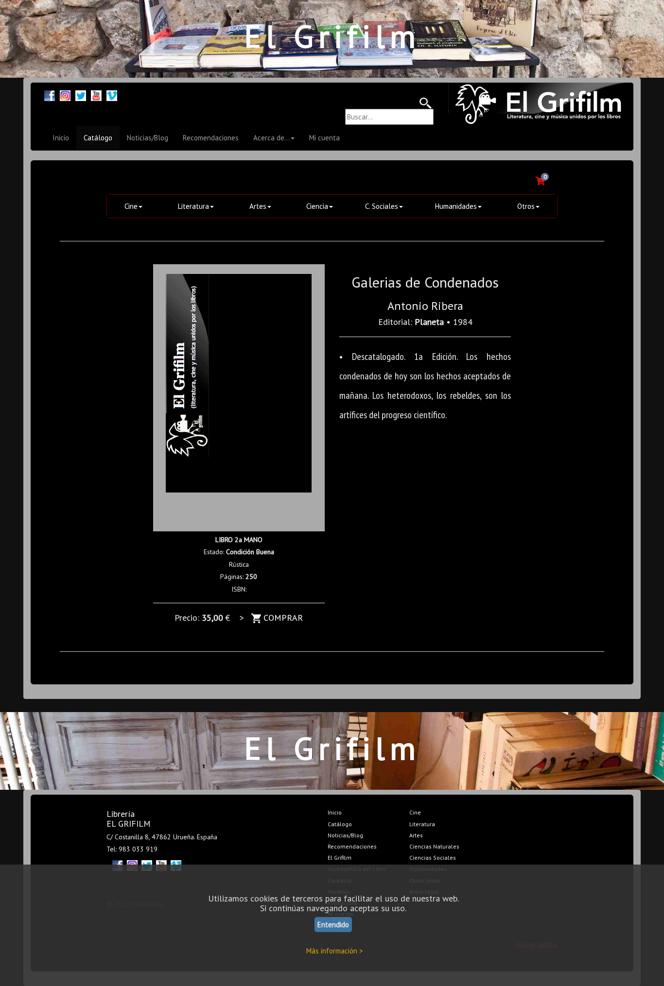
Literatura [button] (193, 206)
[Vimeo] (111, 94)
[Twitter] (80, 94)
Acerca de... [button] (271, 137)
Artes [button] (257, 206)
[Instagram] (65, 94)
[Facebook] (49, 94)
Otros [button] (526, 206)
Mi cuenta (324, 137)
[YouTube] (96, 94)
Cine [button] (131, 206)
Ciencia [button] (317, 206)
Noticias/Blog (147, 137)
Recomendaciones (211, 137)
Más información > (334, 950)
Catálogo (98, 137)
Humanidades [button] (456, 206)
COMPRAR (282, 617)
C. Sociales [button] (381, 206)
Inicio (60, 137)
